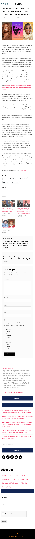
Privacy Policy (6, 487)
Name (6, 298)
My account (5, 479)
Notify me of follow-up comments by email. (8, 334)
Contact (23, 475)
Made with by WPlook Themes (17, 536)
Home (4, 475)
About (16, 475)
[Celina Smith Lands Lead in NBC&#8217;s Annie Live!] (8, 222)
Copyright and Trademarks (10, 483)
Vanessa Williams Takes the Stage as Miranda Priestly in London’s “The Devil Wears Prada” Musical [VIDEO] (16, 87)
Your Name (4, 497)
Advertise (24, 483)
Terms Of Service (23, 479)
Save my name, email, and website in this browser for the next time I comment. (14, 324)
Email (5, 305)
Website (6, 313)
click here (23, 170)
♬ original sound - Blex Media (13, 392)
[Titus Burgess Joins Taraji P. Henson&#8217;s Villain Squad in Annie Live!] (8, 203)
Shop (10, 475)
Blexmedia (6, 17)
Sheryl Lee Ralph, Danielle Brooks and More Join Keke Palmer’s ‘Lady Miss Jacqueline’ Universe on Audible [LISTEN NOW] (17, 424)
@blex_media (8, 368)
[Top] (17, 534)
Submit (4, 521)
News (13, 479)
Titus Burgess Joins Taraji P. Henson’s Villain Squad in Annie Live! (8, 210)
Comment (7, 279)
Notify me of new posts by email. (8, 346)
